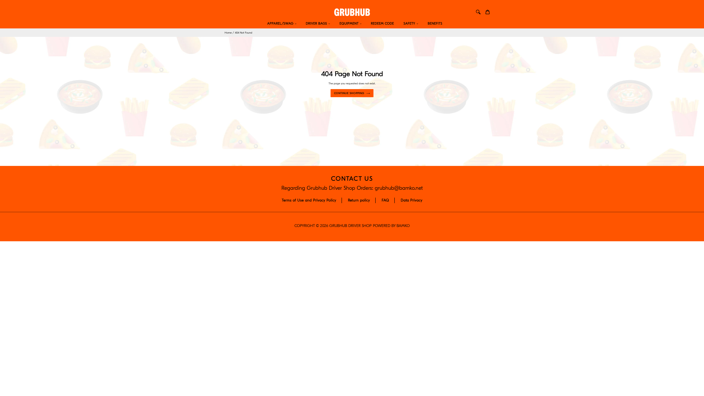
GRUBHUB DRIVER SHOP (350, 225)
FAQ (385, 200)
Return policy (359, 200)
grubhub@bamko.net (399, 188)
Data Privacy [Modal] (411, 200)
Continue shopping (349, 93)
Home (228, 32)
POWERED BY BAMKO (391, 225)
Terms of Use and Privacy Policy (309, 200)
